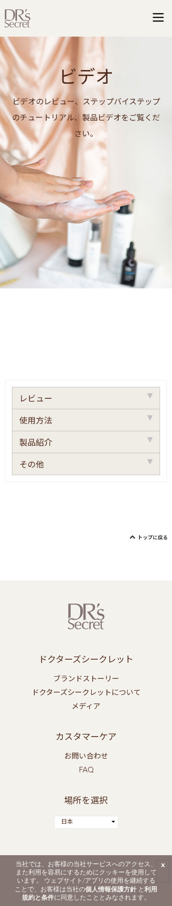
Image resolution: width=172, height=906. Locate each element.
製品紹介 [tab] (35, 443)
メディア (86, 707)
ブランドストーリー (86, 679)
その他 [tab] (31, 465)
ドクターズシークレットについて (86, 693)
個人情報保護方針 (111, 889)
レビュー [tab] (35, 399)
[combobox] (86, 822)
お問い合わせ (86, 756)
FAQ (86, 770)
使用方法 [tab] (35, 421)
